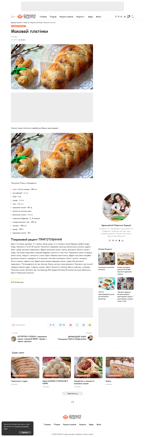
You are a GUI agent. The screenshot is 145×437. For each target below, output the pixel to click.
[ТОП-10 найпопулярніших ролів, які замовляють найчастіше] (106, 283)
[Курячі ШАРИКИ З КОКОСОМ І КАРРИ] (57, 367)
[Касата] (120, 367)
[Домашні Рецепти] (27, 16)
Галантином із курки (19, 381)
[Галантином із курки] (25, 367)
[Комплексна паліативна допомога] (106, 258)
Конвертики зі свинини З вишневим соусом (84, 382)
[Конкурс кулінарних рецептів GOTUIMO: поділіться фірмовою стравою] (125, 258)
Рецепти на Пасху (18, 26)
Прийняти (25, 432)
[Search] (132, 16)
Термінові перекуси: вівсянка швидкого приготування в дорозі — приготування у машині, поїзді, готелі (125, 296)
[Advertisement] (72, 6)
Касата (108, 381)
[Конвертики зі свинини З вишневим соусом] (88, 367)
